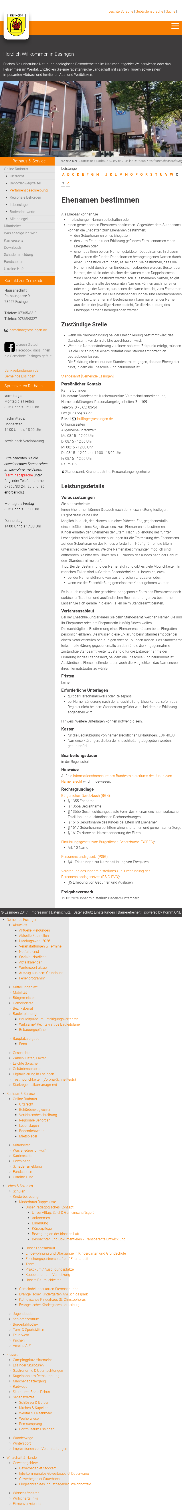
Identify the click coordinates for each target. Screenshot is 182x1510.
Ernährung (40, 1223)
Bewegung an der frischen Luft (55, 1234)
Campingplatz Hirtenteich (33, 1360)
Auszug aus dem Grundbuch (41, 973)
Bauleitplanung (25, 1014)
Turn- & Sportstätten (28, 1330)
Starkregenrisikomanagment (35, 1085)
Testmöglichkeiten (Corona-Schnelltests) (44, 1079)
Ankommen (41, 1218)
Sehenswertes (23, 1397)
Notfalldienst (29, 951)
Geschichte (21, 1053)
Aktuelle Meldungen (34, 930)
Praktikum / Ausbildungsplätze (50, 1269)
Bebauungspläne (32, 1030)
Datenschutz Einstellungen (94, 912)
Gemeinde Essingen (21, 920)
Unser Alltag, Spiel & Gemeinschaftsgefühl (64, 1212)
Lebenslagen (20, 205)
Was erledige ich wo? (20, 233)
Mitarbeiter (12, 226)
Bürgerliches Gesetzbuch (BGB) (85, 795)
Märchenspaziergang (29, 1381)
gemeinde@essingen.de (28, 330)
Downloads (13, 247)
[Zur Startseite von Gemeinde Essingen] (16, 29)
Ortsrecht (17, 176)
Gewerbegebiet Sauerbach (39, 1479)
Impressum (39, 912)
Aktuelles (20, 925)
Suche (170, 11)
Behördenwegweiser (25, 183)
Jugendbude (22, 1314)
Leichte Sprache (121, 11)
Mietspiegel (19, 219)
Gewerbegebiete (25, 1463)
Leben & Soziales (19, 1186)
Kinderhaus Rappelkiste (37, 1202)
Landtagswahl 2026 (34, 941)
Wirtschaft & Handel (22, 1457)
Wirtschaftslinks (25, 1498)
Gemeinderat (23, 1003)
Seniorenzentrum (26, 1319)
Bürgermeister (24, 998)
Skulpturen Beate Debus (31, 1392)
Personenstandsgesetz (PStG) (84, 857)
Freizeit (12, 1354)
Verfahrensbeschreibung (29, 190)
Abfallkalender (30, 962)
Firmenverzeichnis (27, 1504)
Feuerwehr (21, 1335)
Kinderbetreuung (26, 1196)
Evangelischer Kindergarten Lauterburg (49, 1305)
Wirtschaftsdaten (26, 1493)
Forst (23, 1044)
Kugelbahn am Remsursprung (36, 1376)
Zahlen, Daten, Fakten (30, 1058)
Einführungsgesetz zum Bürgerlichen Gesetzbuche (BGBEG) (107, 842)
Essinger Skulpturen (28, 1365)
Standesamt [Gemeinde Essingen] (87, 376)
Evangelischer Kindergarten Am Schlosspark (53, 1294)
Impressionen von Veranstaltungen (40, 1449)
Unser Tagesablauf (40, 1248)
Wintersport (22, 1443)
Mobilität (20, 992)
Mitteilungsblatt (25, 987)
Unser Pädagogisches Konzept (49, 1207)
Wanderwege (23, 1438)
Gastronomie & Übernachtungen (38, 1370)
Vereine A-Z (22, 1346)
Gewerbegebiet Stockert (37, 1468)
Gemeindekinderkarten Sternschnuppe (48, 1289)
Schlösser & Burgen (34, 1402)
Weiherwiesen (30, 1418)
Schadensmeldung (18, 255)
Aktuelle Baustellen (34, 936)
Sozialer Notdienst (33, 957)
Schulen (19, 1191)
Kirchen (19, 1340)
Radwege (20, 1386)
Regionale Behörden (25, 197)
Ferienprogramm (32, 978)
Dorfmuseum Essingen (36, 1429)
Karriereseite (13, 240)
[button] (175, 26)
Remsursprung (30, 1424)
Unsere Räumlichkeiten (43, 1280)
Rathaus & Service (108, 161)
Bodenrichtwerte (22, 212)
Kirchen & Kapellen (33, 1408)
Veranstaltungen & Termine (40, 946)
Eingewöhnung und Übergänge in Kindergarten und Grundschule (76, 1253)
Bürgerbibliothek (25, 1324)
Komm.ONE (172, 912)
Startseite (86, 161)
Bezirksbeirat (23, 1008)
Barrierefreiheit (129, 912)
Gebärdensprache (149, 11)
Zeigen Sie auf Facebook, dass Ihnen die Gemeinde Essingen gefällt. (28, 350)
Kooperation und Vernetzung (48, 1275)
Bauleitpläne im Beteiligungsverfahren (48, 1019)
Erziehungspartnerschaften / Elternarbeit (57, 1259)
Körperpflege (42, 1228)
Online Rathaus (16, 169)
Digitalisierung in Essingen (33, 1074)
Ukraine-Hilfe (14, 269)
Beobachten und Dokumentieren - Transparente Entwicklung (78, 1239)
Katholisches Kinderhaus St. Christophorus (52, 1299)
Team (30, 1264)
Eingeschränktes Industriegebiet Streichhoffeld (55, 1484)
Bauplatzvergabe (26, 1038)
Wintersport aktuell (33, 967)
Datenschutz (61, 912)
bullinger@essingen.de (95, 419)
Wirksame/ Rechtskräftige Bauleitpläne (49, 1024)
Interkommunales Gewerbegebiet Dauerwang (54, 1473)
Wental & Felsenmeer (35, 1413)
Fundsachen (13, 262)
